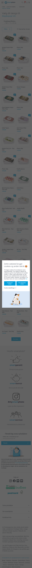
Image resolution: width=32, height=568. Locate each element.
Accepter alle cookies (10, 283)
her (26, 279)
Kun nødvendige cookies (22, 283)
